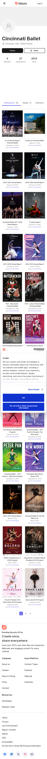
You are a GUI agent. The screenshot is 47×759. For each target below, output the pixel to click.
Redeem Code (8, 707)
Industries (28, 682)
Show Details (33, 389)
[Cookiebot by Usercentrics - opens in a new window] (33, 349)
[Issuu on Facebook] (5, 754)
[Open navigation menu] (4, 3)
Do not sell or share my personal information (23, 407)
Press (4, 682)
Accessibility (7, 742)
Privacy (5, 722)
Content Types (31, 664)
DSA (4, 738)
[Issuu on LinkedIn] (11, 754)
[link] (39, 3)
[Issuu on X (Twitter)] (18, 754)
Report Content (9, 730)
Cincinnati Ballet (13, 147)
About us (6, 664)
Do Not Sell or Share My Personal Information (21, 746)
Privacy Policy (9, 382)
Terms (4, 717)
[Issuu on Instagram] (25, 754)
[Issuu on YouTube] (32, 754)
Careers (5, 670)
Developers (7, 701)
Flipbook (28, 676)
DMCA (5, 734)
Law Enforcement (10, 725)
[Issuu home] (21, 3)
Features (28, 670)
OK (23, 398)
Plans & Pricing (8, 676)
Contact (5, 688)
